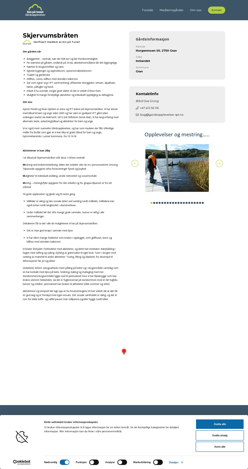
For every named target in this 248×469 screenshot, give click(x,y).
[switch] (94, 462)
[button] (216, 10)
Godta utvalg (219, 435)
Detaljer (173, 462)
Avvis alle (219, 446)
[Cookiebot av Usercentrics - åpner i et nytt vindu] (22, 462)
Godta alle (220, 424)
